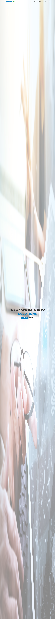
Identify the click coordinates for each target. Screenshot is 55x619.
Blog (45, 1)
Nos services (41, 1)
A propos (35, 1)
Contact (48, 1)
